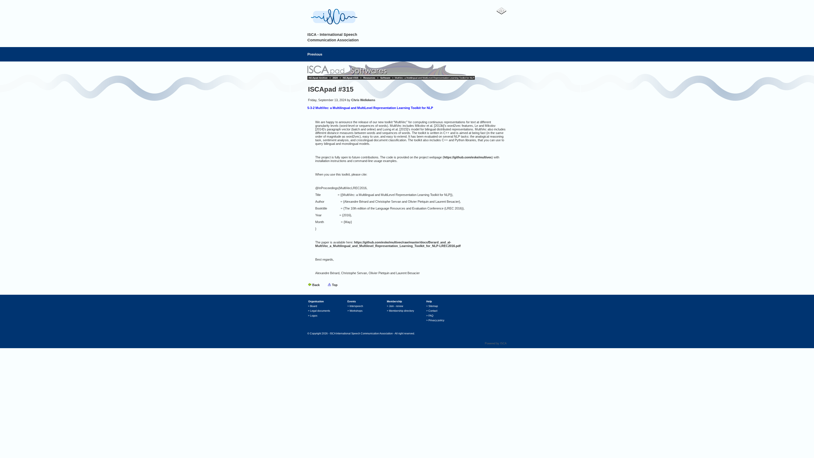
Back (316, 285)
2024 (335, 78)
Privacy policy (436, 320)
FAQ (430, 315)
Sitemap (433, 306)
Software (385, 78)
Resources (369, 78)
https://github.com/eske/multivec (468, 157)
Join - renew (396, 306)
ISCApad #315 (350, 78)
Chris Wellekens (363, 100)
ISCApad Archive (318, 78)
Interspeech (356, 306)
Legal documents (320, 310)
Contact (432, 310)
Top (334, 285)
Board (313, 306)
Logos (313, 315)
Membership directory (401, 310)
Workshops (356, 310)
